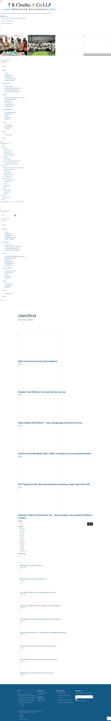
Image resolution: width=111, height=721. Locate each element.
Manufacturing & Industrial (11, 99)
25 (20, 521)
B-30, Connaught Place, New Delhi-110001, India (16, 18)
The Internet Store (33, 712)
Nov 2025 (22, 545)
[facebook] (2, 203)
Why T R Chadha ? (9, 125)
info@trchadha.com (9, 20)
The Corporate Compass (10, 112)
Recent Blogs (8, 117)
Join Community (8, 134)
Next (22, 521)
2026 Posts (22, 530)
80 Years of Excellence (10, 80)
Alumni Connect (23, 719)
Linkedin (22, 705)
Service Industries (9, 102)
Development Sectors (9, 104)
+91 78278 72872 (8, 23)
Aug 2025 (22, 533)
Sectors (4, 94)
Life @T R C (7, 128)
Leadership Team (8, 77)
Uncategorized (23, 551)
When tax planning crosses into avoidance (38, 361)
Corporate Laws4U (9, 114)
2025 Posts (22, 528)
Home (4, 66)
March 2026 (22, 542)
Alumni (4, 131)
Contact (21, 717)
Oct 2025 (22, 547)
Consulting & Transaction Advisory (12, 91)
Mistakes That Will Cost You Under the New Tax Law (42, 392)
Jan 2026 (22, 538)
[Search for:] (7, 215)
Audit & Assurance (9, 86)
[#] (2, 26)
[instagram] (2, 206)
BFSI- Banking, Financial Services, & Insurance (15, 97)
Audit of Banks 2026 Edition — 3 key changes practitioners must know (50, 422)
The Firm (6, 73)
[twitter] (2, 205)
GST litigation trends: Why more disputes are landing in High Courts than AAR (54, 484)
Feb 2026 (22, 537)
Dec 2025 (22, 535)
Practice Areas (6, 83)
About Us (5, 70)
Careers (4, 122)
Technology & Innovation (10, 78)
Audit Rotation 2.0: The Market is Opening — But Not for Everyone (37, 673)
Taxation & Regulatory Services (12, 90)
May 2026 (22, 544)
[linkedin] (2, 208)
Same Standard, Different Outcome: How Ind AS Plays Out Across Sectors (39, 659)
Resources (7, 119)
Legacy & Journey (9, 75)
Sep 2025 (22, 549)
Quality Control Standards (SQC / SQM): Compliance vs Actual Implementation (54, 453)
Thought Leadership (7, 109)
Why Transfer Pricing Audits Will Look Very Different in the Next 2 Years (38, 646)
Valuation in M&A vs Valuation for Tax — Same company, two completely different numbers (55, 516)
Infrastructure (8, 101)
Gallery (4, 137)
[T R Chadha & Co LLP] (55, 61)
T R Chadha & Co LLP (30, 711)
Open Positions (8, 127)
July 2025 (22, 540)
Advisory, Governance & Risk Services (13, 88)
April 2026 (22, 531)
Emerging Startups (9, 106)
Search (90, 523)
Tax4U (6, 115)
